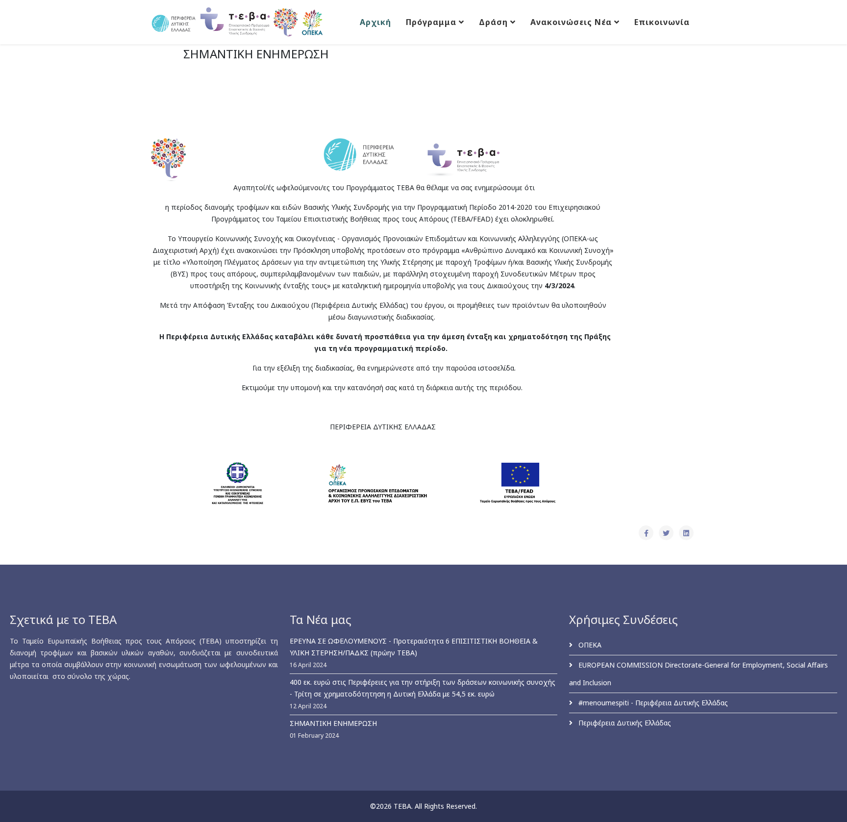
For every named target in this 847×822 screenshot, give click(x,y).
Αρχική (375, 22)
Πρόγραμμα (431, 22)
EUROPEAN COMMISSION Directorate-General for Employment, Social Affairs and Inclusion (698, 673)
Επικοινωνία (662, 22)
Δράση (493, 22)
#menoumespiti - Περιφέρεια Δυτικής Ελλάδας (652, 702)
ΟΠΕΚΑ (588, 644)
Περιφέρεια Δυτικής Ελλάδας (623, 722)
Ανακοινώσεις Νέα (571, 22)
